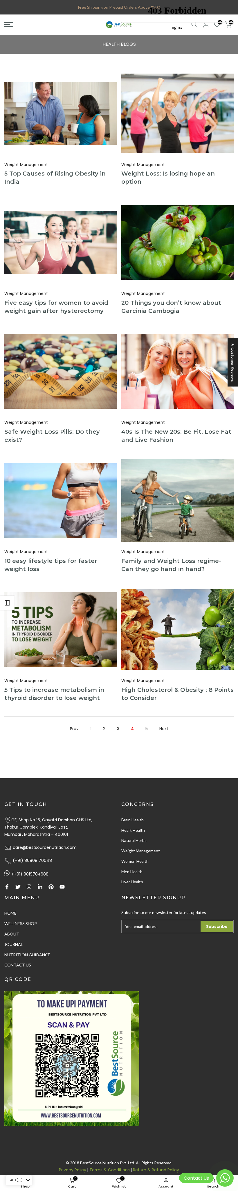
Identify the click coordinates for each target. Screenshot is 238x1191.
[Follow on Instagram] (29, 886)
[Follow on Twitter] (18, 886)
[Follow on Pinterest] (51, 886)
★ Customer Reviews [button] (232, 362)
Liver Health (132, 881)
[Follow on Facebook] (7, 886)
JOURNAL (13, 944)
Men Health (132, 871)
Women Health (135, 861)
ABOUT (11, 933)
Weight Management (26, 164)
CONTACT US (17, 964)
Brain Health (132, 819)
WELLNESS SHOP (20, 923)
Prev (74, 729)
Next (163, 729)
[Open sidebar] (7, 603)
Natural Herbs (134, 840)
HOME (10, 913)
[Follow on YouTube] (62, 886)
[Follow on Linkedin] (40, 886)
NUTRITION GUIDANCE (27, 954)
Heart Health (133, 830)
